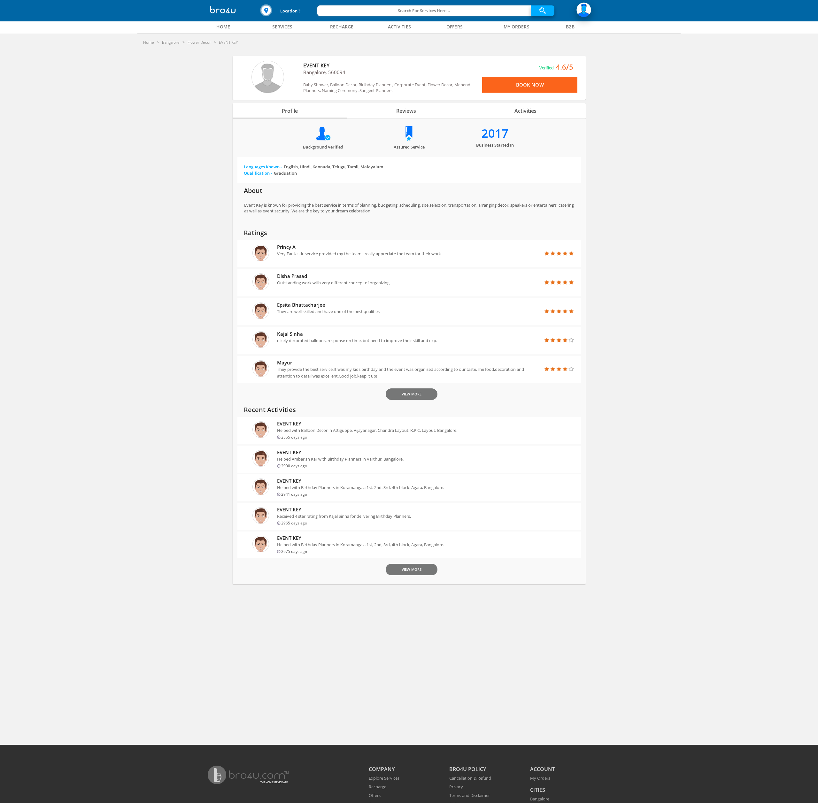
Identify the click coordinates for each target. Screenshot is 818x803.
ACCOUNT (542, 769)
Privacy (456, 787)
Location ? (290, 11)
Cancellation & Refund (470, 778)
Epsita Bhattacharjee (301, 305)
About (253, 190)
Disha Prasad (292, 276)
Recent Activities (270, 409)
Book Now (530, 84)
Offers (375, 795)
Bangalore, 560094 (324, 72)
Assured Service (409, 147)
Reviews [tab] (406, 110)
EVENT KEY (316, 65)
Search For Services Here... (424, 10)
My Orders (540, 778)
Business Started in (495, 145)
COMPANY (382, 769)
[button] (288, 11)
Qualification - (270, 173)
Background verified (323, 147)
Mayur (284, 362)
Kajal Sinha (290, 334)
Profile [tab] (290, 110)
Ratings (255, 232)
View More (411, 394)
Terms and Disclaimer (469, 795)
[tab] (223, 27)
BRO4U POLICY (467, 769)
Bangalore (539, 799)
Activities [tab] (525, 110)
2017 (495, 133)
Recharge (377, 787)
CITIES (537, 789)
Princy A (286, 247)
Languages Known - (313, 167)
